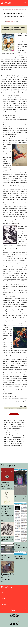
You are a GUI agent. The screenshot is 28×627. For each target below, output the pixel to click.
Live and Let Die (6, 537)
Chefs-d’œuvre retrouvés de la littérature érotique (15, 408)
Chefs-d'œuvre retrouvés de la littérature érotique (12, 9)
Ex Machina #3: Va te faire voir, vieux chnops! (7, 575)
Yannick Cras (4, 579)
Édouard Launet (10, 21)
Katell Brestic (4, 519)
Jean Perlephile (18, 499)
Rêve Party (18, 556)
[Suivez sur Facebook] (11, 624)
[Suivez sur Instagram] (17, 624)
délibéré (3, 488)
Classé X (24, 9)
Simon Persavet (18, 547)
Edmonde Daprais (19, 558)
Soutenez (14, 414)
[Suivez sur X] (14, 624)
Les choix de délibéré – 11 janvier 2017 (5, 484)
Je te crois (4, 556)
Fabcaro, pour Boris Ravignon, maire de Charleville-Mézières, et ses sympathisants (7, 512)
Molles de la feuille (20, 497)
